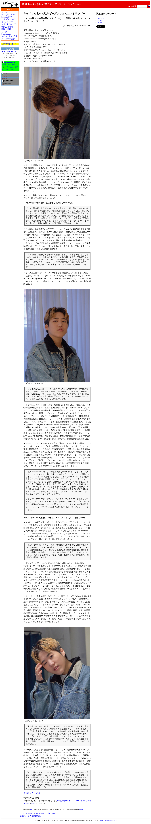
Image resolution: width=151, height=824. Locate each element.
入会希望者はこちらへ (8, 44)
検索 (134, 6)
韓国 (16, 66)
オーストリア (10, 66)
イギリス (14, 64)
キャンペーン (7, 22)
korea (99, 22)
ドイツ (3, 66)
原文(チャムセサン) (31, 793)
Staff (30, 809)
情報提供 (4, 78)
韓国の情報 (6, 29)
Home (129, 6)
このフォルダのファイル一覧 (32, 813)
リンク (4, 32)
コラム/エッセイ (8, 19)
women (100, 18)
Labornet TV (6, 17)
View (3, 84)
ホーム (4, 12)
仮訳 (33, 803)
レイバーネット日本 (9, 36)
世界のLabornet (9, 63)
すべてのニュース (9, 15)
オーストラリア (9, 68)
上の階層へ (52, 813)
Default (81, 809)
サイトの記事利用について (109, 821)
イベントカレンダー (9, 24)
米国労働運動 (7, 27)
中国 (9, 64)
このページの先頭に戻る (30, 816)
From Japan (6, 34)
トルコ (7, 69)
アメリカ (4, 64)
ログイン (4, 76)
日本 (12, 69)
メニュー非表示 (8, 39)
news (99, 20)
